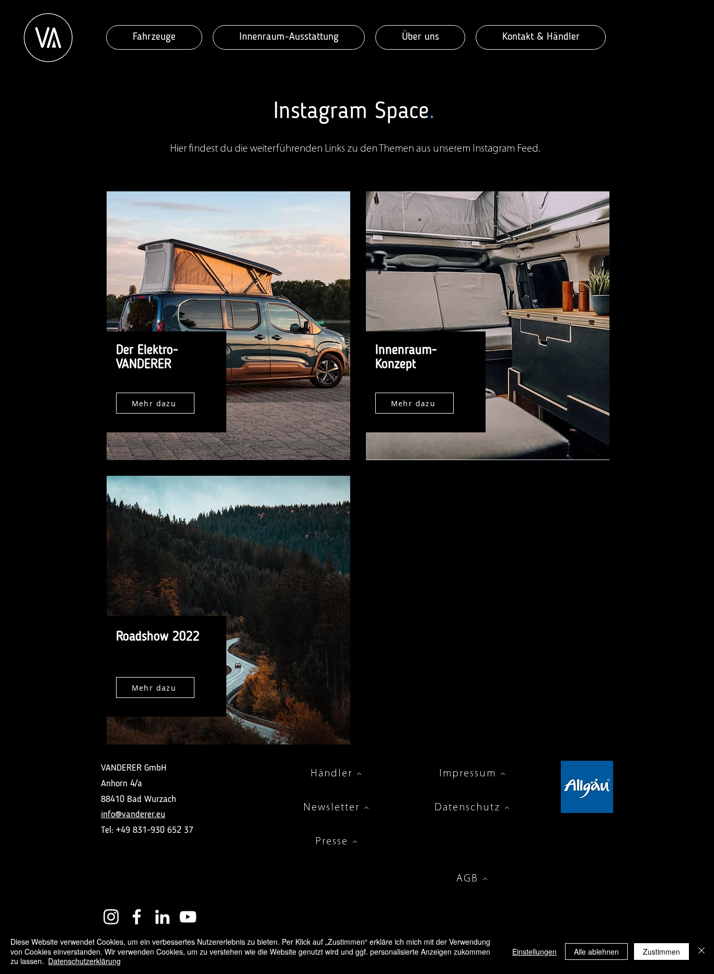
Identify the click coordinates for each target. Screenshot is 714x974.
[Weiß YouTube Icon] (188, 917)
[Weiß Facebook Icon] (136, 917)
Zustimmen (661, 951)
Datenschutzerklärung (84, 961)
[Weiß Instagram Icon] (111, 917)
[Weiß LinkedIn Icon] (162, 917)
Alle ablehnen (596, 951)
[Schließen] (701, 951)
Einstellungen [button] (534, 951)
